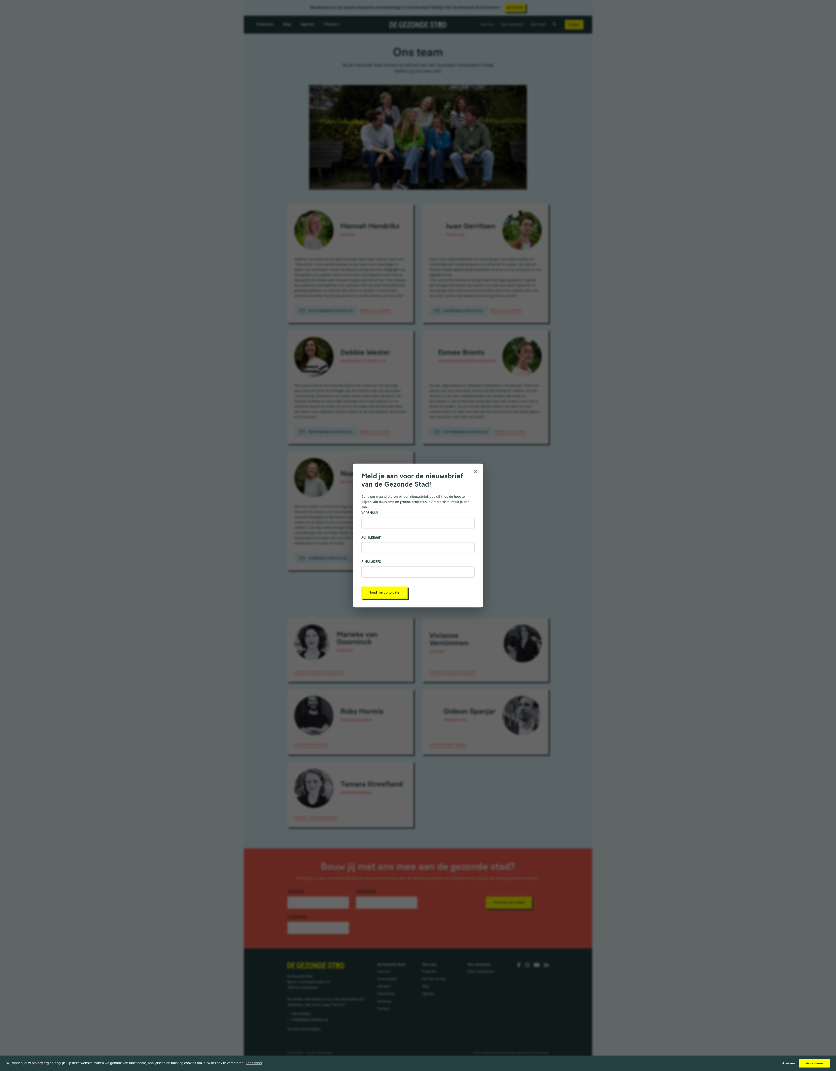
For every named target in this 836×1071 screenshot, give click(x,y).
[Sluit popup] (475, 471)
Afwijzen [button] (788, 1063)
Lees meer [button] (254, 1063)
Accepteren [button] (814, 1063)
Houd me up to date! (384, 592)
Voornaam (369, 513)
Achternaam (371, 537)
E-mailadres (371, 561)
